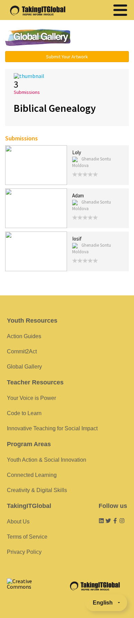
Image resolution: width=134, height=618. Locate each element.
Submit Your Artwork (67, 56)
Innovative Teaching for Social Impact (52, 428)
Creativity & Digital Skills (37, 490)
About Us (18, 521)
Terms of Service (27, 537)
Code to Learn (24, 413)
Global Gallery (37, 37)
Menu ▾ (103, 38)
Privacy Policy (24, 552)
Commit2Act (22, 351)
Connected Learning (32, 475)
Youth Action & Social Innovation (46, 460)
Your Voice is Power (31, 398)
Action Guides (24, 336)
